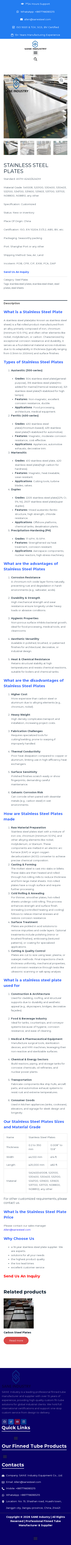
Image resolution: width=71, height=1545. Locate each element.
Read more (16, 1340)
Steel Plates (21, 279)
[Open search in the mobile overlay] (35, 59)
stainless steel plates (20, 284)
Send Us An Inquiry (16, 272)
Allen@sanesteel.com (17, 1229)
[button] (36, 53)
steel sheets (17, 288)
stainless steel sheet (43, 284)
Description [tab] (12, 303)
